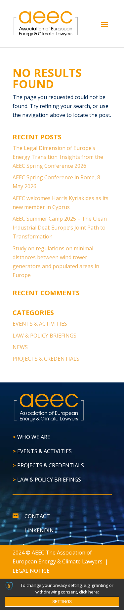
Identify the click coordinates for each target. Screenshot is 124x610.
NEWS (20, 347)
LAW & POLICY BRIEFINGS (44, 335)
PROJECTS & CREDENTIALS (46, 358)
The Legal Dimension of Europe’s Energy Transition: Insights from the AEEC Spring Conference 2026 (58, 156)
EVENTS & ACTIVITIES (40, 323)
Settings (62, 601)
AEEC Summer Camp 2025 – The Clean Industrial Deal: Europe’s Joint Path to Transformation (60, 227)
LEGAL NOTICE (31, 570)
